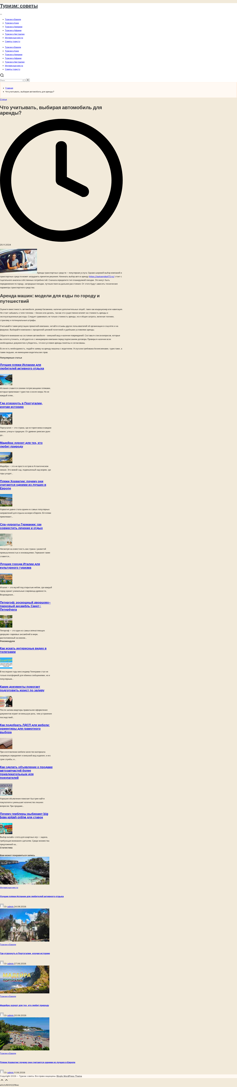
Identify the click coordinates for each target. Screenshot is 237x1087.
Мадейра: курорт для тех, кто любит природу (21, 444)
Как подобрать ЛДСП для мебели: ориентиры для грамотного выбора (25, 728)
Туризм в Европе (8, 944)
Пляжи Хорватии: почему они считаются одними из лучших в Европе (23, 484)
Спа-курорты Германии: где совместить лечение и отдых (21, 526)
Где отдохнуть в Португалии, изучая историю (21, 405)
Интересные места (9, 887)
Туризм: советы (19, 6)
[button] (24, 80)
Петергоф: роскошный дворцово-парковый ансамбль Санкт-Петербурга (25, 606)
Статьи (3, 99)
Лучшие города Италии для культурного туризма (20, 565)
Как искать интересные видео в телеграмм (23, 650)
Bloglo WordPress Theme (69, 1076)
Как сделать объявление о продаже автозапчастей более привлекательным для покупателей (26, 772)
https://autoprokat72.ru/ (101, 276)
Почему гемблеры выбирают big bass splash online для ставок (24, 815)
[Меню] (1, 14)
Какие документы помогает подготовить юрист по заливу (22, 688)
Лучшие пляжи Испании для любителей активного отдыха (22, 366)
